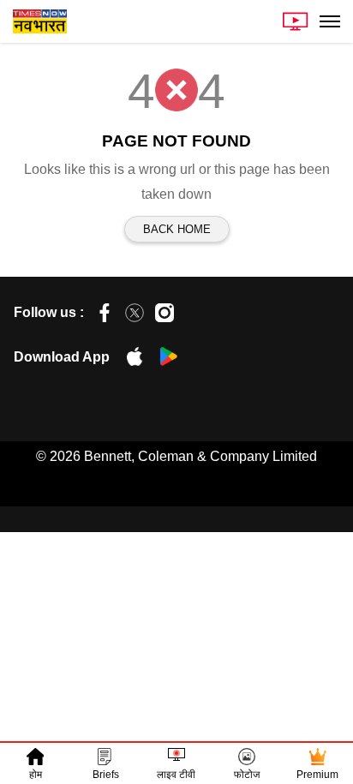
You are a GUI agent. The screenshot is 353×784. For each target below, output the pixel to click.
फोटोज (247, 774)
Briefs (106, 774)
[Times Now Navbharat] (40, 21)
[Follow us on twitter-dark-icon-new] (134, 312)
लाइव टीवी (176, 774)
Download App (62, 357)
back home (177, 229)
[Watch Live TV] (295, 21)
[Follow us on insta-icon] (164, 312)
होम (35, 774)
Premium (317, 774)
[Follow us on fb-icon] (104, 312)
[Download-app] (126, 361)
